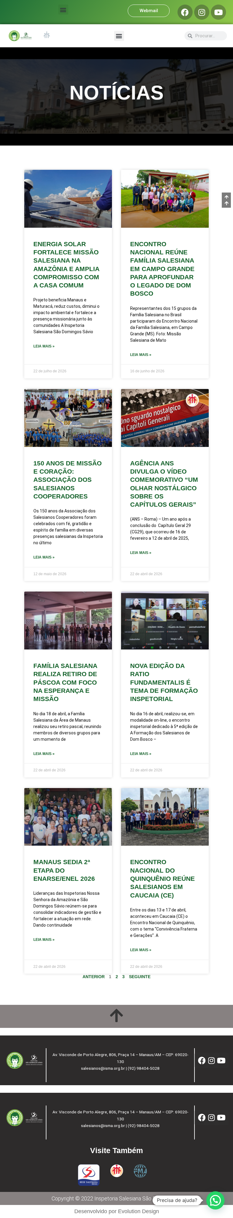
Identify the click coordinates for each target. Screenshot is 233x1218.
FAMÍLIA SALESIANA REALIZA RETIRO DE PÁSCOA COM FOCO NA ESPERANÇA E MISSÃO (65, 682)
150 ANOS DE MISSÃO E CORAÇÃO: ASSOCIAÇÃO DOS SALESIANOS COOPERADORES (67, 480)
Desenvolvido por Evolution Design (116, 1211)
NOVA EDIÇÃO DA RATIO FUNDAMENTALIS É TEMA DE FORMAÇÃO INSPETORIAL (164, 682)
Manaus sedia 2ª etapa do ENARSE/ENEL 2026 (64, 870)
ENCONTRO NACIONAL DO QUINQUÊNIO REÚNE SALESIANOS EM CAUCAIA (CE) (162, 878)
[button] (63, 10)
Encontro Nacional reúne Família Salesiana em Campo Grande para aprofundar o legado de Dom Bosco (162, 268)
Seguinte (139, 977)
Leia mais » (44, 346)
